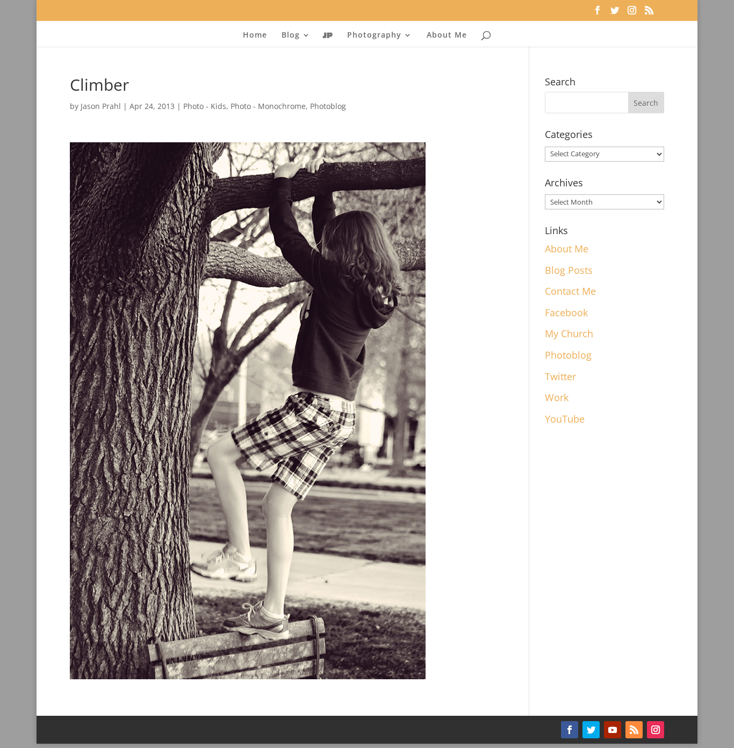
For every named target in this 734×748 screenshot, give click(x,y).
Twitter (560, 376)
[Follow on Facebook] (569, 729)
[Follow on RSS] (634, 729)
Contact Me (570, 291)
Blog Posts (569, 270)
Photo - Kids (204, 106)
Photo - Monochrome (268, 106)
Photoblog (328, 106)
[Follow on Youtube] (612, 729)
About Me (447, 35)
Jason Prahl (101, 106)
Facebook (566, 312)
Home (255, 35)
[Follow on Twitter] (591, 729)
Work (557, 397)
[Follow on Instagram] (655, 729)
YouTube (565, 418)
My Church (569, 333)
